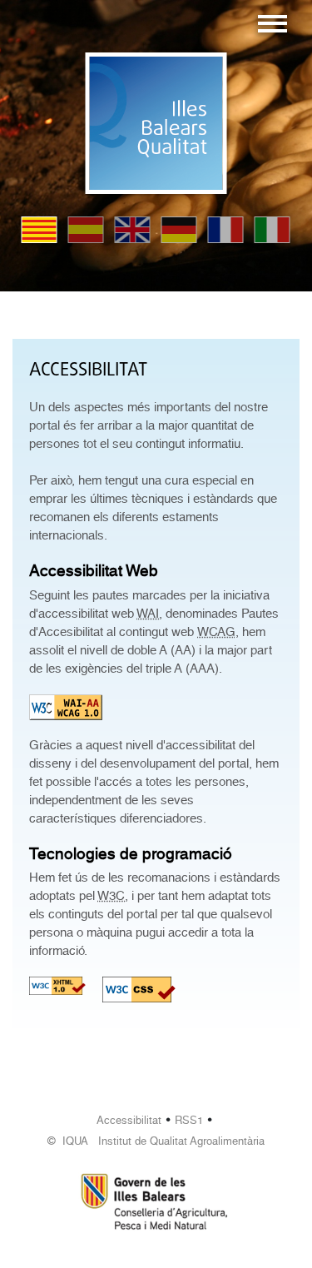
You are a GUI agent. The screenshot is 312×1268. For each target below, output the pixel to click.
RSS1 (189, 1120)
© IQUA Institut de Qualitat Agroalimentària (156, 1141)
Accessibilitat (129, 1120)
